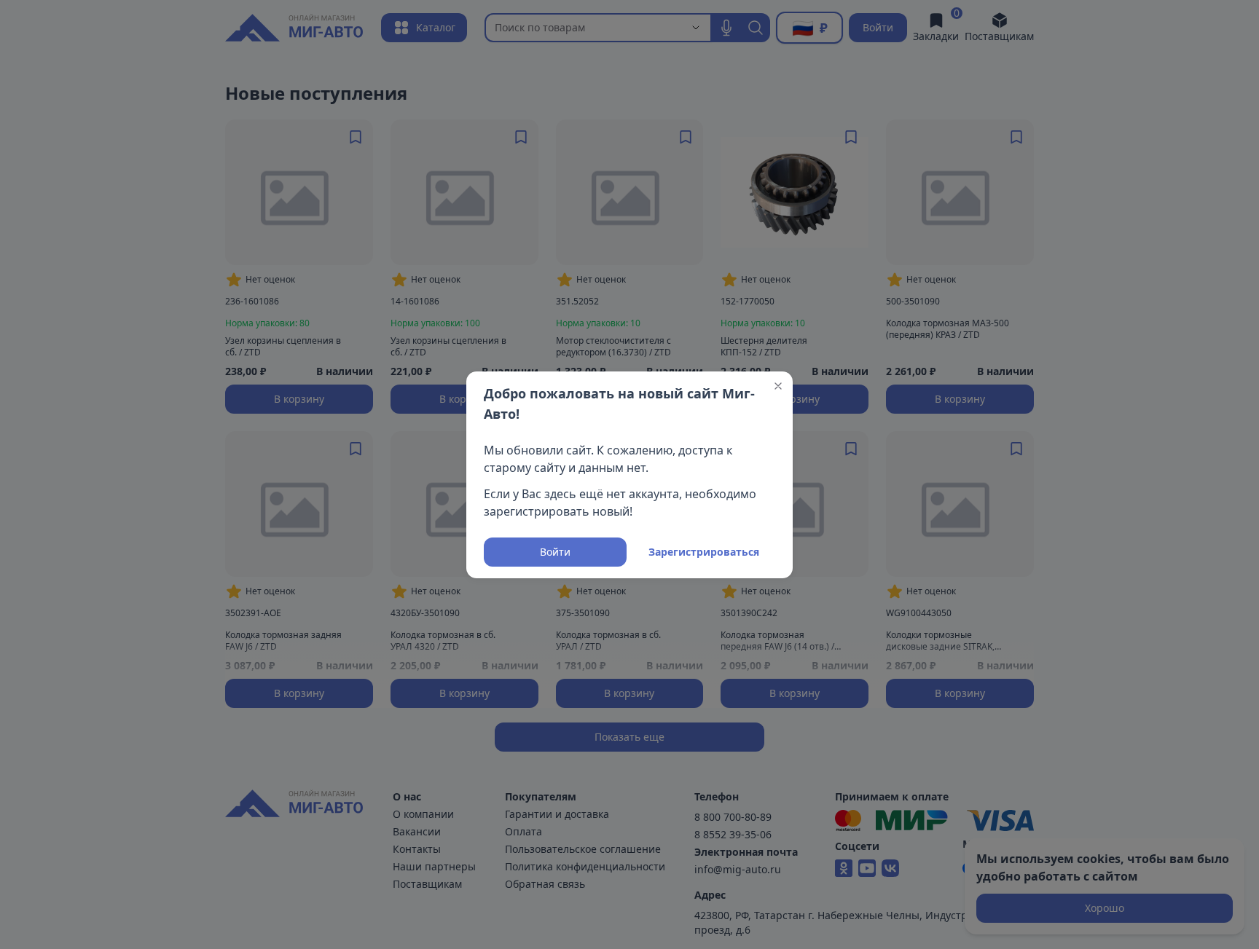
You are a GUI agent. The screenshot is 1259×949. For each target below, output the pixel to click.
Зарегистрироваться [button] (703, 552)
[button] (778, 386)
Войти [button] (555, 552)
